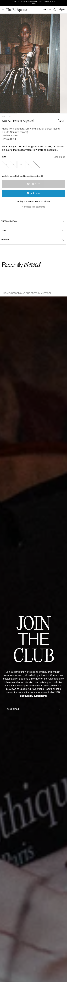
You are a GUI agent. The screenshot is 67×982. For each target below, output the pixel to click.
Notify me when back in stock (33, 202)
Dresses (16, 293)
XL (36, 165)
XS (5, 165)
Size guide (59, 157)
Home (6, 293)
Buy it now (33, 193)
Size (4, 157)
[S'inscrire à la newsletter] (58, 710)
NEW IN (47, 10)
